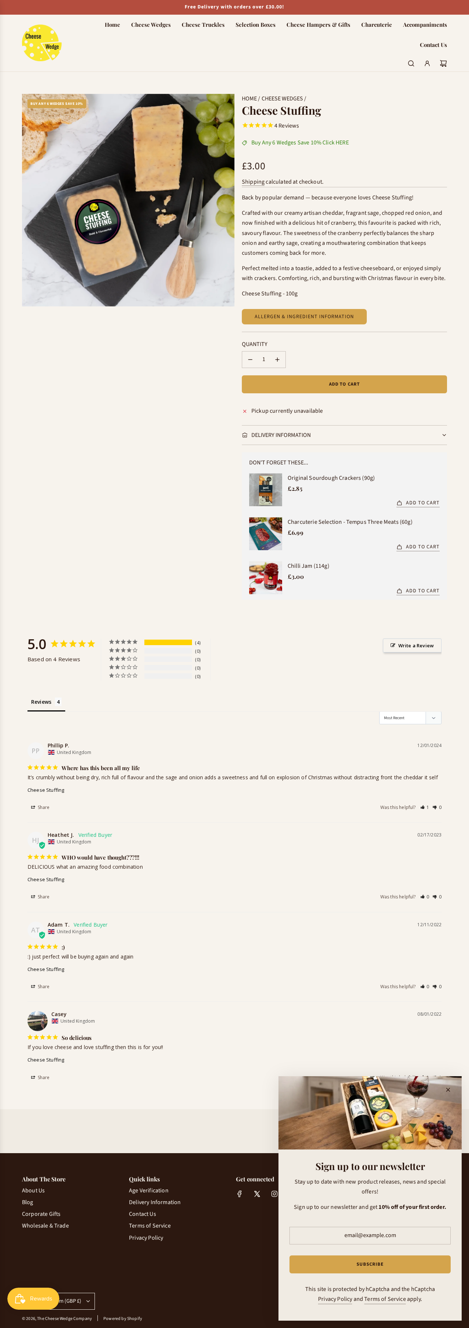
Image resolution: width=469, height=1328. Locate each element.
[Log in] (427, 63)
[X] (257, 1194)
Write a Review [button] (416, 645)
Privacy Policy (335, 1299)
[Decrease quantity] (250, 360)
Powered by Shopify (122, 1319)
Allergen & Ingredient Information (304, 316)
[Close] (448, 1090)
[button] (425, 807)
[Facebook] (240, 1194)
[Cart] (443, 63)
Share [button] (43, 807)
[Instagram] (274, 1194)
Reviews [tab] (41, 701)
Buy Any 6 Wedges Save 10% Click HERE (300, 143)
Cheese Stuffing (45, 790)
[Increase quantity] (277, 360)
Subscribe (370, 1264)
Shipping (253, 182)
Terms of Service (385, 1299)
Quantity (254, 344)
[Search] (411, 63)
